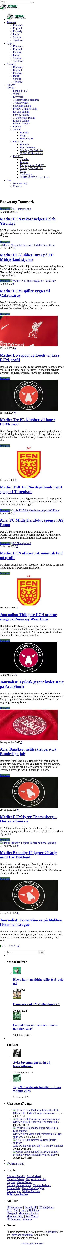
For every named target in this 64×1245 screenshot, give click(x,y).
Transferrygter (20, 102)
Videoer (17, 93)
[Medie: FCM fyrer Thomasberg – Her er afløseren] (29, 806)
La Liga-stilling (21, 111)
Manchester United (28, 1213)
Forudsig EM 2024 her (31, 150)
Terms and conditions (22, 1234)
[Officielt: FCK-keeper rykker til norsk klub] (36, 1119)
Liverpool (12, 1213)
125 (11, 946)
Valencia (27, 1219)
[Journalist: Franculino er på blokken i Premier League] (29, 910)
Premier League (21, 123)
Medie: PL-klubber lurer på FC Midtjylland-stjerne (27, 257)
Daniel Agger (14, 1191)
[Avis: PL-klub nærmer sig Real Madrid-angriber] (38, 1142)
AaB (16, 1210)
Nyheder (11, 64)
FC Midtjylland (46, 1207)
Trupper (24, 162)
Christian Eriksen (15, 1179)
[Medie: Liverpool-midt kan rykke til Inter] (35, 1151)
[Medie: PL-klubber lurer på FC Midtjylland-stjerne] (27, 245)
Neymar (11, 1182)
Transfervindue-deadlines (26, 99)
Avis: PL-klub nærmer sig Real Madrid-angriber (38, 1145)
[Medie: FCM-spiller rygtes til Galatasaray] (33, 280)
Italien (16, 34)
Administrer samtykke (32, 1243)
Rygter (10, 43)
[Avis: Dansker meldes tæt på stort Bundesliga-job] (29, 739)
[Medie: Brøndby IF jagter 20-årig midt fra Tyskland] (28, 842)
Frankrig (17, 31)
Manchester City (15, 1216)
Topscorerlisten (27, 147)
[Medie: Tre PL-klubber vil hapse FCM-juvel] (29, 409)
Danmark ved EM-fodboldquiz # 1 (36, 1004)
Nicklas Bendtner (31, 1191)
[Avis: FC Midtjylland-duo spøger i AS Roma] (34, 510)
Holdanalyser (26, 174)
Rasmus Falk (13, 1188)
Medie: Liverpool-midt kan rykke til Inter (34, 1154)
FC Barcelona (14, 1219)
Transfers (11, 22)
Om (9, 180)
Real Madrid (31, 1216)
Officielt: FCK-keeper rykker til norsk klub (35, 1121)
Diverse (11, 87)
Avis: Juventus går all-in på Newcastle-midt (31, 1064)
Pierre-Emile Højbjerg (33, 1188)
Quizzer (11, 84)
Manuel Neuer (24, 1182)
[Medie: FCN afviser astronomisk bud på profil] (20, 543)
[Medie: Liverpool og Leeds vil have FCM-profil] (29, 345)
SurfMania (51, 1231)
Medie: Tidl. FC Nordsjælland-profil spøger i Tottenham (31, 489)
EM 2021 (18, 156)
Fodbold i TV (20, 90)
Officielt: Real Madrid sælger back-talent (34, 1113)
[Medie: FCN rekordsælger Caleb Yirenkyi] (20, 208)
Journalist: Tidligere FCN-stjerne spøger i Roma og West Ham (28, 616)
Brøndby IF (30, 1207)
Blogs (23, 135)
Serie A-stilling (21, 114)
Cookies (17, 186)
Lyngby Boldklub (29, 1210)
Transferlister (26, 138)
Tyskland (18, 40)
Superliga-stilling (22, 105)
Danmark (18, 25)
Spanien (17, 37)
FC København (15, 1207)
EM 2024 (18, 141)
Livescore (18, 96)
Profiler (17, 126)
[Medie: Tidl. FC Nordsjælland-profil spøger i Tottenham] (29, 477)
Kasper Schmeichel (36, 1179)
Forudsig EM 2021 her (31, 168)
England (17, 28)
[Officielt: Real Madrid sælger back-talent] (35, 1110)
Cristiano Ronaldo (16, 1176)
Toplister (24, 132)
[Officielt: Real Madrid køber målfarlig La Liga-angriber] (38, 1130)
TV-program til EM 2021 (33, 165)
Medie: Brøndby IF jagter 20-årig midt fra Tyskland (28, 854)
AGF (9, 1210)
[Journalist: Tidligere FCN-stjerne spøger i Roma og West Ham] (29, 604)
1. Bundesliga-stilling (24, 117)
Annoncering (20, 183)
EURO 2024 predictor (31, 153)
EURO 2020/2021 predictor (34, 177)
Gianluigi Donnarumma (19, 1185)
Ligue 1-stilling (21, 120)
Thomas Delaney (42, 1185)
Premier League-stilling (25, 108)
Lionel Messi (34, 1176)
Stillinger (24, 144)
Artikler (17, 129)
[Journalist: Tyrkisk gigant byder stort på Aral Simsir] (28, 672)
